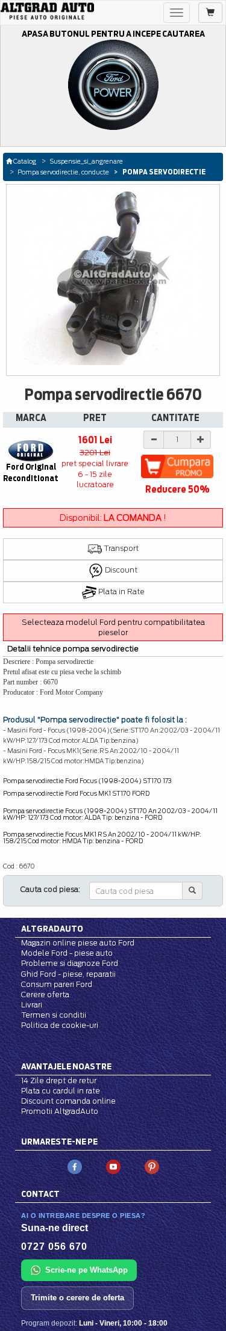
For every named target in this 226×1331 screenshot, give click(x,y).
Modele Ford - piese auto (67, 953)
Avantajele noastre (66, 1066)
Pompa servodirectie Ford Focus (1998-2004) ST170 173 (87, 780)
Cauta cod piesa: (50, 889)
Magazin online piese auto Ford (77, 942)
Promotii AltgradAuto (59, 1111)
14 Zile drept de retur (58, 1080)
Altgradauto (52, 928)
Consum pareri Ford (56, 984)
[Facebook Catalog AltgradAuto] (74, 1166)
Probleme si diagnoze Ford (69, 963)
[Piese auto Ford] (47, 11)
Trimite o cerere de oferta (77, 1297)
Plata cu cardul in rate (60, 1090)
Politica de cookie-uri (59, 1025)
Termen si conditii (53, 1014)
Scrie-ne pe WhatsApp (86, 1269)
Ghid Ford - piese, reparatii (68, 974)
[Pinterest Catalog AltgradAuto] (152, 1166)
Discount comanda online (68, 1100)
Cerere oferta (45, 994)
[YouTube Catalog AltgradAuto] (113, 1166)
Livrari (31, 1004)
